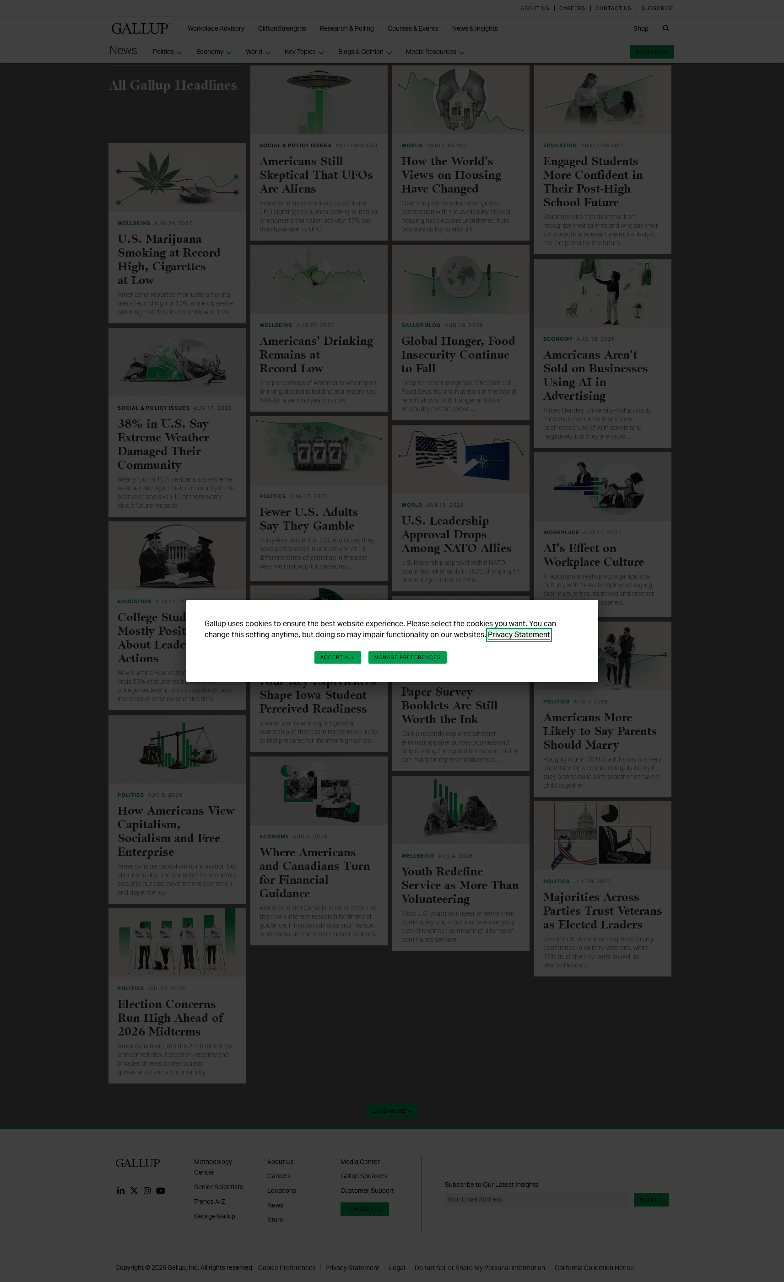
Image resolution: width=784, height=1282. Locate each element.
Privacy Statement (519, 634)
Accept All (337, 657)
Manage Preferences (407, 657)
